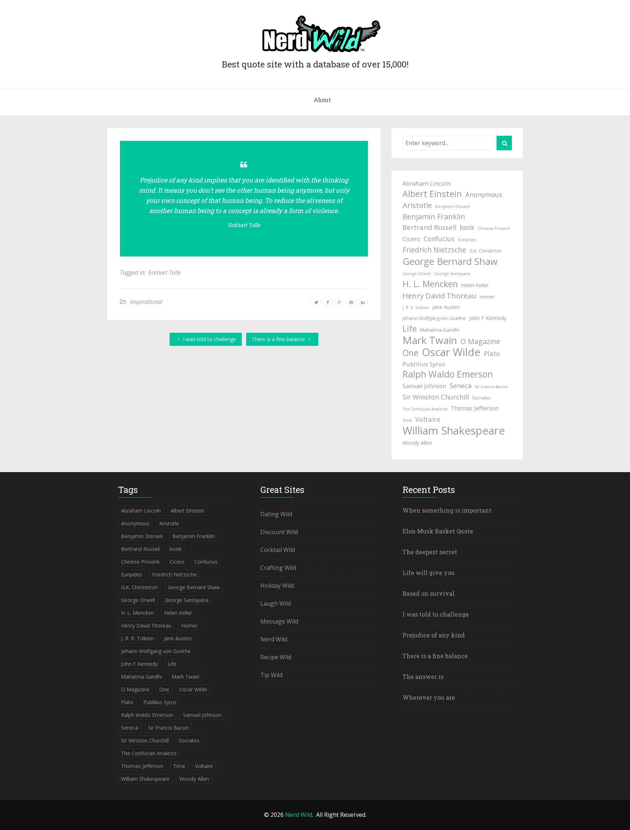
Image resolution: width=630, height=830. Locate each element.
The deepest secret (429, 552)
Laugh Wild (275, 603)
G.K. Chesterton (486, 251)
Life (409, 329)
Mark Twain (429, 340)
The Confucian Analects (424, 409)
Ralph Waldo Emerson (447, 374)
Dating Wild (276, 514)
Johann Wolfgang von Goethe (434, 318)
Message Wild (279, 621)
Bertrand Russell (429, 227)
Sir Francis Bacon (491, 386)
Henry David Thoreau (439, 295)
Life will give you (428, 572)
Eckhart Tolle (244, 224)
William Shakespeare (453, 430)
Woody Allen (417, 442)
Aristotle (417, 205)
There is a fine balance (279, 339)
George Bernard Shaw (450, 261)
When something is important (446, 510)
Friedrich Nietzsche (434, 250)
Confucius (439, 238)
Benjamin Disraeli (452, 206)
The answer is (422, 676)
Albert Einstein (432, 194)
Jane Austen (446, 307)
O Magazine (480, 341)
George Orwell (416, 273)
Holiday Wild (277, 586)
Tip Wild (271, 675)
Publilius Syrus (423, 364)
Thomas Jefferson (475, 408)
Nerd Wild (273, 639)
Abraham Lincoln (426, 183)
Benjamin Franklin (433, 216)
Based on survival (428, 593)
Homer (487, 296)
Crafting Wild (278, 568)
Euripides (467, 239)
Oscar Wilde (451, 352)
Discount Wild (279, 532)
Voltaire (427, 419)
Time (407, 420)
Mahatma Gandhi (439, 330)
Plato (492, 353)
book (467, 227)
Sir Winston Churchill (435, 396)
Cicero (411, 239)
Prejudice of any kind (433, 635)
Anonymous (483, 194)
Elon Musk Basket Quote (437, 531)
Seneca (460, 385)
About (322, 100)
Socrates (481, 398)
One (410, 353)
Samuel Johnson (424, 386)
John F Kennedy (487, 317)
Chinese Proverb (494, 228)
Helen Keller (475, 285)
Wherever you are (428, 697)
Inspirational (146, 302)
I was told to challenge (209, 339)
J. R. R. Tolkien (415, 307)
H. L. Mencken (430, 284)
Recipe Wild (275, 657)
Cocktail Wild (277, 550)
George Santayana (452, 273)
